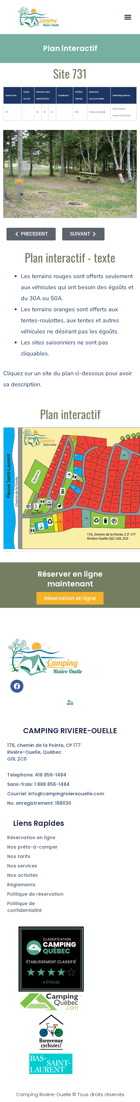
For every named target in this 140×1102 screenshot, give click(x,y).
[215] (76, 468)
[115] (61, 443)
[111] (55, 455)
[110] (65, 454)
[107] (50, 468)
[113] (58, 449)
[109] (53, 461)
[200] (59, 517)
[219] (76, 455)
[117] (64, 437)
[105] (48, 475)
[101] (42, 487)
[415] (123, 452)
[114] (73, 440)
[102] (55, 484)
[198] (55, 518)
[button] (128, 17)
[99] (40, 492)
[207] (73, 487)
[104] (58, 477)
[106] (60, 469)
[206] (86, 521)
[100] (52, 492)
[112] (67, 447)
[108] (63, 462)
